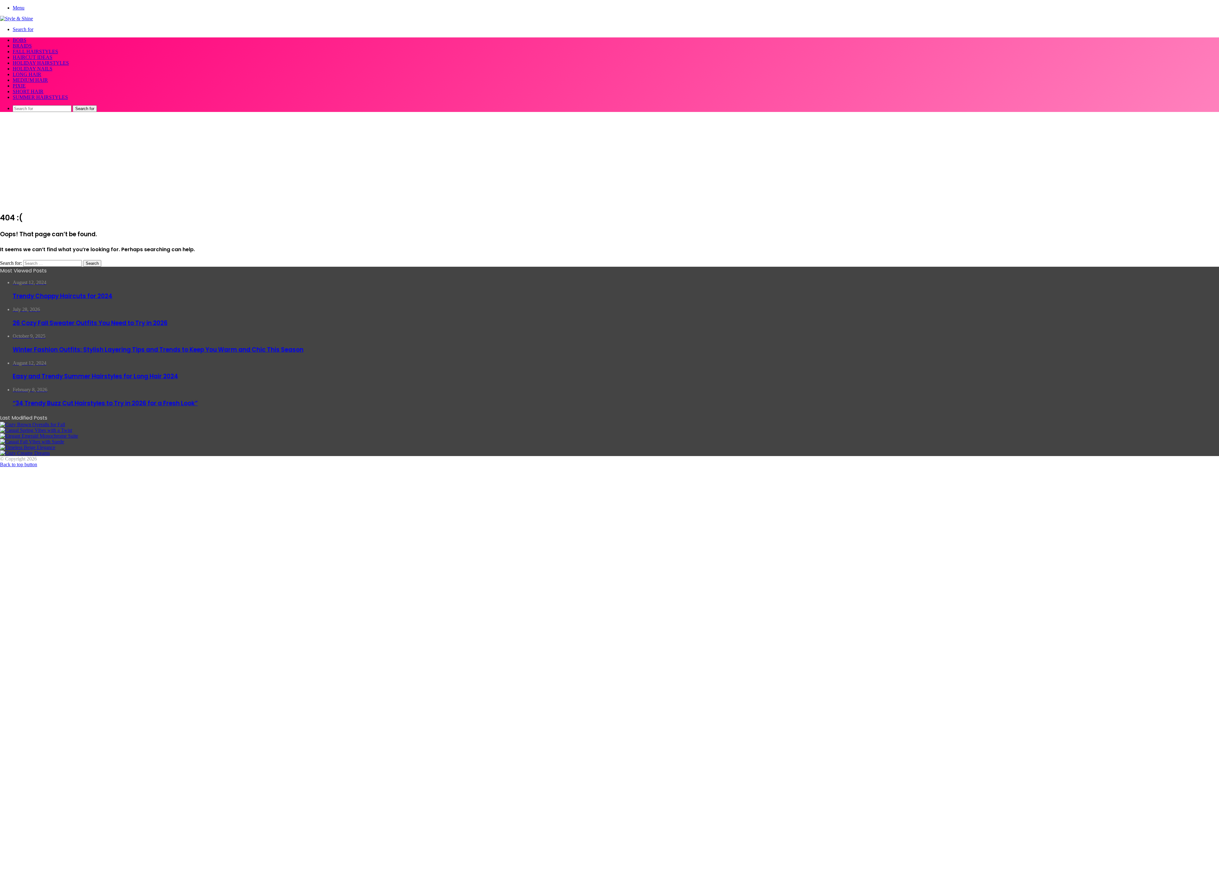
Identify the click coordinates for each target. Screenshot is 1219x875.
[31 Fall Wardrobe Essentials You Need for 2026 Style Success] (25, 453)
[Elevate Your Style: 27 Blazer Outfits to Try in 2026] (36, 430)
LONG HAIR (27, 74)
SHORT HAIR (28, 91)
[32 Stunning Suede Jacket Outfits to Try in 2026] (32, 441)
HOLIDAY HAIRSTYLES (41, 63)
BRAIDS (22, 46)
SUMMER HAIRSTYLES (40, 97)
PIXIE (19, 85)
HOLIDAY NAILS (32, 68)
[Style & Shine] (16, 18)
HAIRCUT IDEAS (32, 57)
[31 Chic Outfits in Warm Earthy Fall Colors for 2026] (39, 436)
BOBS (19, 40)
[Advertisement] (609, 161)
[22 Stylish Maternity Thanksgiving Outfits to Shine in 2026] (32, 424)
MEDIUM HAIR (30, 80)
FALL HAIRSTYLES (35, 51)
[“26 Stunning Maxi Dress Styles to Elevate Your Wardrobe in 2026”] (27, 447)
